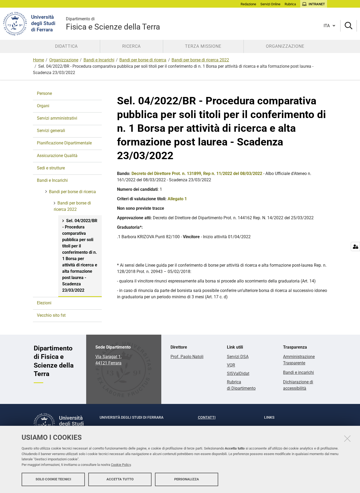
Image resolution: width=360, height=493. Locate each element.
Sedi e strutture (51, 167)
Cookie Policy (121, 465)
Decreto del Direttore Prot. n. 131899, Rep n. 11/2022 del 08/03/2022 (197, 173)
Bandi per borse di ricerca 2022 (200, 59)
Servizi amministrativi (57, 118)
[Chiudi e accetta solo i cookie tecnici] (347, 438)
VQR (231, 365)
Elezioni (44, 302)
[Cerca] (348, 26)
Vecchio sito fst (51, 315)
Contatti (207, 417)
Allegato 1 (177, 198)
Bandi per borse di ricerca (142, 59)
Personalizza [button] (186, 479)
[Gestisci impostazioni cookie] (355, 246)
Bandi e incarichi (298, 372)
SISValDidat (238, 373)
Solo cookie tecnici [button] (53, 479)
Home (38, 59)
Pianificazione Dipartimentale (64, 142)
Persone (44, 93)
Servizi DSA (238, 356)
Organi (43, 105)
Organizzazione (63, 59)
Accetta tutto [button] (120, 479)
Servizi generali (51, 130)
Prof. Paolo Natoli (187, 356)
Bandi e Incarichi (99, 59)
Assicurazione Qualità (57, 155)
